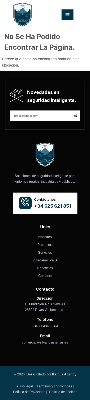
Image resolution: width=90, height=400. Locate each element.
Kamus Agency (64, 374)
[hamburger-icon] (67, 14)
